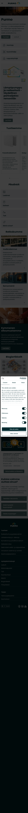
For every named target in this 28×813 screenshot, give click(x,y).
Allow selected (14, 433)
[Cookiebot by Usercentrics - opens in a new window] (20, 378)
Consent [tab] (5, 382)
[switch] (24, 413)
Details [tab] (14, 382)
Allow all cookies (14, 429)
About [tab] (23, 382)
